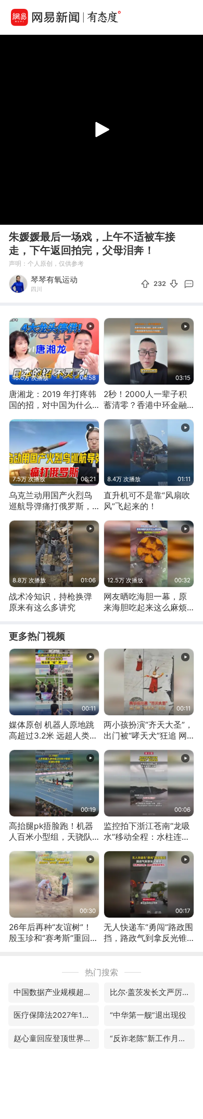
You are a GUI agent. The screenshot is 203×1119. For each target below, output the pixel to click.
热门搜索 (101, 972)
